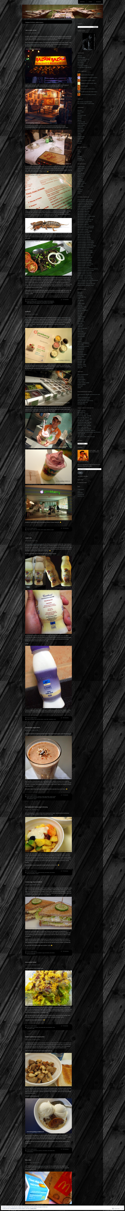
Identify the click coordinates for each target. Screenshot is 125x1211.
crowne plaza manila (82, 60)
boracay (79, 151)
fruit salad (32, 872)
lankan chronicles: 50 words (83, 249)
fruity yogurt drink (45, 796)
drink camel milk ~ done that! (83, 417)
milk (55, 719)
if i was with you (81, 173)
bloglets (79, 113)
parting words (80, 179)
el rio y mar (80, 313)
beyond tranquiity (81, 166)
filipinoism (79, 120)
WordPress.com (81, 496)
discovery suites (81, 308)
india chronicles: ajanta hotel (83, 211)
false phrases (80, 170)
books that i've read (82, 115)
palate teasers (34, 299)
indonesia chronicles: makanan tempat (85, 240)
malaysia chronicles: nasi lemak (84, 265)
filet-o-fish (28, 1160)
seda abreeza (80, 351)
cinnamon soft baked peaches (84, 397)
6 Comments (65, 794)
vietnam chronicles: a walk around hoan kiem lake (88, 280)
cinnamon (39, 796)
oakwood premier (81, 336)
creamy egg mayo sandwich (33, 882)
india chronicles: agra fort (83, 209)
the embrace (80, 189)
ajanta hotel (80, 292)
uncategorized (80, 138)
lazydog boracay (81, 321)
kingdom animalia (81, 125)
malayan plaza (81, 324)
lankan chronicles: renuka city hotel (85, 257)
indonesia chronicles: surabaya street (85, 244)
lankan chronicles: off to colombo (84, 255)
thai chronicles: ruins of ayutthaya (84, 275)
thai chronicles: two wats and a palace (85, 278)
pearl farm (80, 341)
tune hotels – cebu (81, 361)
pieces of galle (80, 64)
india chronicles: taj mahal (83, 229)
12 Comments (66, 299)
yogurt (52, 529)
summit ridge (80, 352)
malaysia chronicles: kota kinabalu (85, 260)
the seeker (80, 191)
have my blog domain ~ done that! (84, 422)
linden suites (80, 323)
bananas (35, 796)
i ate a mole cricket (30, 30)
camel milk (28, 538)
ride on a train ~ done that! (83, 427)
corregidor (80, 156)
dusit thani (80, 311)
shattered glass (81, 186)
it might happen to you (82, 123)
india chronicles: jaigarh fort (83, 224)
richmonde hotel (81, 349)
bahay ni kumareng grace (83, 374)
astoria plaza (80, 295)
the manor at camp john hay (83, 59)
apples (31, 796)
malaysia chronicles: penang (83, 267)
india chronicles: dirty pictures (84, 217)
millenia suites (80, 331)
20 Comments (66, 1149)
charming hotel (81, 300)
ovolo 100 (80, 339)
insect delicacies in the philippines (34, 303)
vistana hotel (80, 367)
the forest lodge (81, 356)
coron (79, 154)
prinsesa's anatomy (82, 384)
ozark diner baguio (81, 57)
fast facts (79, 118)
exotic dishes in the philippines (48, 302)
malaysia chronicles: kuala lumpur (84, 262)
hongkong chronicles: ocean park (84, 206)
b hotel (79, 298)
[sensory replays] (62, 11)
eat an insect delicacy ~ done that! (85, 418)
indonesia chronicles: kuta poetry (84, 239)
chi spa (79, 301)
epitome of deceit (81, 168)
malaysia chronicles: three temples (85, 272)
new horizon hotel (81, 334)
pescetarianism (30, 798)
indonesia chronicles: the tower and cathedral (87, 245)
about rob (82, 1)
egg (43, 952)
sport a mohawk (81, 434)
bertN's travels (81, 376)
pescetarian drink (51, 797)
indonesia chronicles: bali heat (84, 235)
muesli (69, 733)
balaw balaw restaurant (31, 302)
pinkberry (28, 311)
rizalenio (79, 387)
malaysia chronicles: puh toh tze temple (86, 270)
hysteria (79, 171)
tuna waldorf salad (30, 962)
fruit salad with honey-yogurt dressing (36, 807)
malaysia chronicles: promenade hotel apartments (88, 268)
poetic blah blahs (81, 130)
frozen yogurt (43, 529)
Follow (80, 472)
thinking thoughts (81, 136)
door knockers (81, 62)
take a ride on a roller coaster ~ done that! (86, 436)
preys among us (81, 181)
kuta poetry (80, 174)
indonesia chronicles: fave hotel (84, 237)
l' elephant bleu (81, 318)
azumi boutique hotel (82, 297)
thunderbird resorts (81, 359)
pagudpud (80, 158)
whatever (79, 143)
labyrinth (79, 176)
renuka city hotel (81, 347)
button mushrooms (34, 1150)
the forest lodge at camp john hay (84, 67)
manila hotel (80, 326)
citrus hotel (80, 305)
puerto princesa (81, 159)
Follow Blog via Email (83, 461)
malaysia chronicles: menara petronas (85, 263)
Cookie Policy (33, 1208)
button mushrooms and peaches (34, 1037)
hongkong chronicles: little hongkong (85, 204)
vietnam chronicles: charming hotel (85, 281)
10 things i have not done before (32, 44)
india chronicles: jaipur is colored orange (86, 103)
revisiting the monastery (89, 74)
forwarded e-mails (81, 121)
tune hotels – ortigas (82, 364)
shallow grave (80, 184)
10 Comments (66, 951)
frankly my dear (81, 381)
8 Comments (65, 870)
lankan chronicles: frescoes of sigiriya (85, 252)
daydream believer (81, 379)
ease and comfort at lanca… (90, 88)
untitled (79, 193)
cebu (79, 153)
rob (30, 32)
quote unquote (80, 131)
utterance (79, 139)
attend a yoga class (82, 410)
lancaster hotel (81, 320)
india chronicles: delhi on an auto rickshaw (86, 216)
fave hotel (80, 315)
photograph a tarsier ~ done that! (84, 425)
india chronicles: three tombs (83, 232)
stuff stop (79, 134)
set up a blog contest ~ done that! (84, 428)
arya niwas (80, 293)
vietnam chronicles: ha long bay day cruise (86, 283)
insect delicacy (44, 303)
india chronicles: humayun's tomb (84, 221)
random (79, 133)
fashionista (80, 116)
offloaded (86, 86)
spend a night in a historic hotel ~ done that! (86, 430)
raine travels (80, 385)
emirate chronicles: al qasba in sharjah (85, 201)
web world (80, 141)
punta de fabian (81, 344)
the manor (80, 357)
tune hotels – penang (82, 365)
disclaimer (98, 1)
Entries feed (80, 492)
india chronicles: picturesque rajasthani (86, 227)
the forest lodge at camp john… (90, 94)
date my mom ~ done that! (83, 414)
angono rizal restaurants (49, 301)
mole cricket (50, 303)
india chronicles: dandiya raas (84, 214)
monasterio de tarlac (82, 333)
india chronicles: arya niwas (83, 213)
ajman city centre (36, 529)
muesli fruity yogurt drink (32, 727)
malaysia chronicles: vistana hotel (84, 273)
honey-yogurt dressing (39, 872)
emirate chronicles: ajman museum (85, 199)
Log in (79, 491)
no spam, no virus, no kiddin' (83, 382)
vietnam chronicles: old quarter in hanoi (86, 285)
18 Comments (66, 717)
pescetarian (44, 797)
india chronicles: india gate (83, 222)
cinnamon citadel (81, 303)
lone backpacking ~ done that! (84, 423)
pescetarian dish (42, 1027)
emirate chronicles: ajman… (89, 80)
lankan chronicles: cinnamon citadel (85, 250)
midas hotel (80, 329)
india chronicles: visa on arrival (84, 234)
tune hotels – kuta (81, 362)
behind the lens (81, 111)
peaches (40, 1150)
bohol (79, 150)
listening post (80, 126)
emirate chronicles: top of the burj (84, 203)
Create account (81, 489)
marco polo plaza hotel (82, 328)
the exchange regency (82, 354)
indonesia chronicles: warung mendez (85, 247)
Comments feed (81, 494)
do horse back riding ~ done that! (84, 415)
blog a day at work (81, 412)
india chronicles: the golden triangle (85, 231)
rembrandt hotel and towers (83, 346)
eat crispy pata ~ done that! (83, 420)
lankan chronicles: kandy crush (84, 254)
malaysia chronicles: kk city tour (84, 258)
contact (90, 1)
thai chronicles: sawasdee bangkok (85, 101)
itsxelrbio (83, 91)
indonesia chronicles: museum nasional (86, 242)
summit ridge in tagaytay (83, 65)
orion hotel (80, 55)
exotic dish (39, 302)
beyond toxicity (81, 377)
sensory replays (32, 11)
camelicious (51, 719)
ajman (31, 529)
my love (79, 178)
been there (80, 110)
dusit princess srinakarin (83, 310)
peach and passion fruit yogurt (35, 797)
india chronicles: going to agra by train (85, 219)
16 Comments (66, 528)
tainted (79, 188)
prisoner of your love (82, 183)
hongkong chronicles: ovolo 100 (84, 208)
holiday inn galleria (81, 316)
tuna (54, 1027)
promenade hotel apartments (83, 343)
